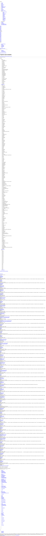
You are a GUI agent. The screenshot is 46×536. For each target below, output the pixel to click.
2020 (2, 255)
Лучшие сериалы (3, 51)
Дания (3, 129)
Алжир (3, 88)
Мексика (3, 173)
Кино (2, 44)
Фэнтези (3, 82)
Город (2, 3)
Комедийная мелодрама (5, 69)
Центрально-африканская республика (7, 235)
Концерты (2, 45)
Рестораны (2, 497)
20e (2, 269)
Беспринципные (2, 359)
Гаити (3, 116)
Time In (4, 14)
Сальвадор (3, 199)
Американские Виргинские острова (6, 89)
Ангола (3, 90)
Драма (3, 66)
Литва (3, 161)
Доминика (3, 130)
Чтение (2, 510)
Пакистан (3, 189)
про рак (5, 56)
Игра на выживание (2, 298)
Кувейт (3, 156)
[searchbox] (23, 57)
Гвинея (3, 120)
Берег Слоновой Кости (5, 101)
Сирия (3, 211)
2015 (2, 259)
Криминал (3, 72)
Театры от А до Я (3, 504)
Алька (1, 465)
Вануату (3, 110)
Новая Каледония (4, 184)
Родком (1, 412)
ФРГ (2, 234)
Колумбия (3, 151)
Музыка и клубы (3, 6)
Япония (3, 248)
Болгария (3, 103)
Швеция (3, 240)
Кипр (3, 148)
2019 (2, 256)
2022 (2, 254)
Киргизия (3, 149)
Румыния (3, 198)
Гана (2, 118)
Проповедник (1, 393)
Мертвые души (2, 416)
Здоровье (2, 9)
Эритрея (3, 243)
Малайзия (3, 168)
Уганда (3, 226)
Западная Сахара (4, 134)
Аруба (3, 94)
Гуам (2, 128)
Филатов (1, 442)
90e (2, 264)
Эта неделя (2, 23)
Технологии (2, 521)
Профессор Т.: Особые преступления (4, 317)
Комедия (3, 70)
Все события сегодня (2, 48)
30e (2, 268)
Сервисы (2, 514)
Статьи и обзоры (3, 475)
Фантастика (3, 81)
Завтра (2, 22)
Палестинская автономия (5, 190)
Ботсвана (3, 105)
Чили (3, 238)
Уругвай (3, 228)
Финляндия (3, 231)
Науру (3, 178)
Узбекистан (3, 227)
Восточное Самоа (4, 114)
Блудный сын (1, 424)
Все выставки (3, 491)
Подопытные (1, 355)
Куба (2, 155)
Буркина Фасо (4, 108)
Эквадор (3, 242)
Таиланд (3, 219)
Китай (3, 150)
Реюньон (3, 196)
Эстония (3, 244)
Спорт (2, 489)
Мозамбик (3, 174)
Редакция (2, 531)
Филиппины (3, 230)
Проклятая (1, 347)
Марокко (3, 171)
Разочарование (2, 385)
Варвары (1, 325)
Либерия (3, 159)
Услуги (2, 523)
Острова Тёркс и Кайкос (5, 188)
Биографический (4, 60)
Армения (3, 93)
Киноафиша (2, 474)
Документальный (4, 65)
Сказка (3, 76)
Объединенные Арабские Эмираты (6, 185)
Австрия (3, 86)
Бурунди (3, 109)
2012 (2, 261)
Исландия (3, 140)
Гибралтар (3, 123)
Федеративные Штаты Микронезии (6, 229)
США (3, 217)
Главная (2, 50)
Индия (3, 136)
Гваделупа (3, 119)
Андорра (3, 91)
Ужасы (3, 80)
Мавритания (3, 164)
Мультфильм (3, 74)
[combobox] (23, 57)
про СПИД (7, 56)
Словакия (3, 212)
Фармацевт (1, 294)
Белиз (3, 99)
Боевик (3, 61)
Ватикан (3, 111)
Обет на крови (2, 378)
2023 (2, 253)
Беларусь (3, 98)
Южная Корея (4, 246)
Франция (3, 232)
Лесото (3, 158)
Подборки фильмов (3, 477)
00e (2, 263)
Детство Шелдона (2, 397)
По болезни (1, 461)
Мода (2, 5)
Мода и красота (3, 499)
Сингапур (3, 210)
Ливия (3, 160)
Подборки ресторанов (4, 482)
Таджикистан (4, 218)
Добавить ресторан (3, 481)
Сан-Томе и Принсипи (5, 201)
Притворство (1, 290)
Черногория (3, 237)
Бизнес (4, 15)
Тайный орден (2, 382)
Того (2, 221)
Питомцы (4, 16)
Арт (1, 8)
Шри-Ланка (3, 241)
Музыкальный (4, 73)
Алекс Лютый (6, 465)
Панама (3, 191)
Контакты (4, 20)
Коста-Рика (3, 154)
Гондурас (3, 124)
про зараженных (2, 56)
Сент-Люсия (3, 208)
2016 (2, 258)
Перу (3, 193)
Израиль (3, 135)
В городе (3, 62)
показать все (2, 84)
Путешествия (3, 7)
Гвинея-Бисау (4, 121)
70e (2, 265)
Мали (3, 169)
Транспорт (4, 17)
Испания (3, 141)
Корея (3, 153)
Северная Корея (4, 203)
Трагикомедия (4, 79)
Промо (4, 19)
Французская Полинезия (5, 233)
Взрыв (1, 328)
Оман (3, 186)
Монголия (3, 176)
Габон (3, 115)
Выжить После (2, 286)
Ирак (3, 138)
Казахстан (3, 144)
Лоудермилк (1, 420)
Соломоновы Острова (5, 213)
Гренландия (3, 126)
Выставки (2, 46)
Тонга (3, 222)
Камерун (3, 145)
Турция (3, 225)
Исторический (4, 67)
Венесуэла (3, 113)
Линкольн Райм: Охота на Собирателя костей (5, 321)
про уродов (10, 56)
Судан (3, 215)
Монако (3, 175)
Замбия (3, 133)
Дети (2, 495)
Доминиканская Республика (5, 131)
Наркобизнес (3, 465)
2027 (2, 250)
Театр (3, 12)
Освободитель (1, 389)
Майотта (3, 165)
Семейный (3, 75)
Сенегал (3, 206)
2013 (2, 260)
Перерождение (2, 309)
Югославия (3, 245)
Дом (1, 516)
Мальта (3, 170)
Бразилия (3, 106)
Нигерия (3, 180)
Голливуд (1, 431)
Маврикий (3, 163)
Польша (3, 194)
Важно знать (3, 515)
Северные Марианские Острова (6, 204)
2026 (2, 251)
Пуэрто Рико (3, 195)
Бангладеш (3, 96)
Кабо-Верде (3, 143)
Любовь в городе (3, 472)
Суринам (3, 216)
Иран (3, 139)
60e (2, 266)
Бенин (3, 100)
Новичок (1, 457)
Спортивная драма (4, 78)
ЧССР (3, 239)
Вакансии (2, 532)
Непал (3, 179)
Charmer (3, 535)
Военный (3, 63)
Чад (2, 236)
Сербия (3, 209)
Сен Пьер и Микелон (5, 205)
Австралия (3, 85)
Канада (3, 146)
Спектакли (3, 77)
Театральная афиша (3, 505)
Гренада (3, 125)
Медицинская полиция (3, 435)
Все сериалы (3, 476)
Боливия (3, 104)
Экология (4, 18)
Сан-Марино (3, 200)
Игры (2, 506)
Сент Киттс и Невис (4, 207)
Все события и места (4, 24)
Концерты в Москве (3, 487)
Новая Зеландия (4, 183)
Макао (3, 166)
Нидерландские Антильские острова (6, 181)
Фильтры (1, 275)
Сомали (3, 214)
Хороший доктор (2, 313)
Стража (1, 332)
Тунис (3, 224)
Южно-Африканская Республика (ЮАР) (7, 247)
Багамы (3, 95)
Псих (0, 351)
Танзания (3, 220)
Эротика (3, 83)
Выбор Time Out (3, 10)
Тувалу (3, 223)
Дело (0, 374)
